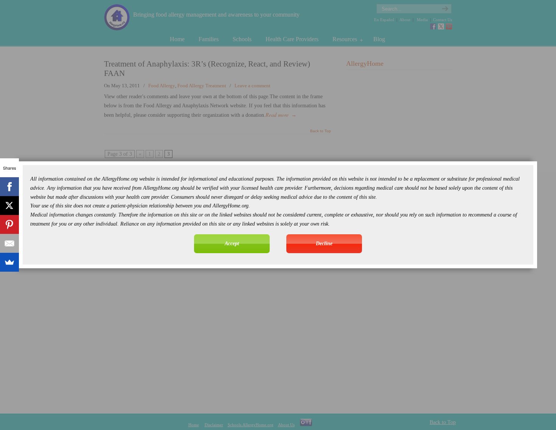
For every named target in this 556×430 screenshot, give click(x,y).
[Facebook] (9, 186)
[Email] (9, 243)
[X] (9, 205)
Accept (232, 243)
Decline (324, 243)
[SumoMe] (9, 262)
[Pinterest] (9, 224)
